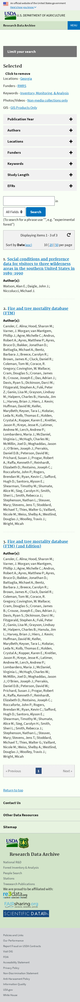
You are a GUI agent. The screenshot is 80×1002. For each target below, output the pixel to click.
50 (56, 244)
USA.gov (8, 990)
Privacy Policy (11, 968)
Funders (14, 152)
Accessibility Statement (16, 962)
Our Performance (13, 940)
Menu (73, 25)
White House (10, 995)
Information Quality (14, 984)
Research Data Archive (19, 25)
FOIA (6, 957)
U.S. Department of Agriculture (40, 15)
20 (51, 244)
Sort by (19, 244)
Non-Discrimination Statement (20, 973)
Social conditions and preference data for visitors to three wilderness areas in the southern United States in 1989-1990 (39, 266)
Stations (8, 878)
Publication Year (20, 119)
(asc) (28, 244)
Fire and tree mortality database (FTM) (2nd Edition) (35, 544)
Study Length (18, 174)
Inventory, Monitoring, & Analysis (44, 93)
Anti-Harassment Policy (16, 979)
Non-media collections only (47, 100)
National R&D (12, 862)
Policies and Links (13, 935)
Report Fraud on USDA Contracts (22, 946)
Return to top (13, 790)
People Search (12, 873)
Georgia (26, 78)
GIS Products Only (23, 107)
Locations (15, 141)
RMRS (21, 85)
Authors (13, 130)
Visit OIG (8, 951)
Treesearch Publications (19, 884)
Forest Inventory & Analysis (21, 867)
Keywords (15, 163)
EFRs (11, 185)
